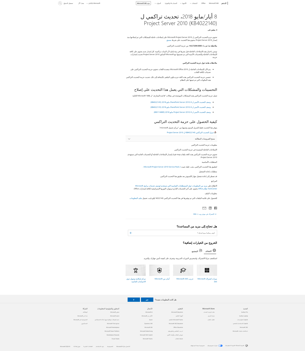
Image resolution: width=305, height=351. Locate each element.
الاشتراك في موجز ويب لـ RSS (203, 214)
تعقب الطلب (211, 320)
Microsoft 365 (214, 3)
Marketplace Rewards (113, 335)
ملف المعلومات (136, 198)
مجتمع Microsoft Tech (113, 323)
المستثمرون (84, 323)
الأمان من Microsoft (147, 316)
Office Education (178, 327)
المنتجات (194, 3)
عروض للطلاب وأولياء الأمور (175, 335)
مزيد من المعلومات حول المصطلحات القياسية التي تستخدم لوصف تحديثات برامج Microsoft (171, 185)
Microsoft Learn (114, 316)
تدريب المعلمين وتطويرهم (175, 331)
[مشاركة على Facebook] (215, 207)
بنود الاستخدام (100, 346)
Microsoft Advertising (146, 331)
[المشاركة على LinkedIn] (211, 207)
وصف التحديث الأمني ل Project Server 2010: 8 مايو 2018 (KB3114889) (182, 112)
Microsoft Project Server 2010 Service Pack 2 (162, 166)
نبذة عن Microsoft (82, 316)
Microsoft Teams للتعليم (176, 320)
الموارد (159, 3)
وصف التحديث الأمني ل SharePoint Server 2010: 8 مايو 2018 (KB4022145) (180, 102)
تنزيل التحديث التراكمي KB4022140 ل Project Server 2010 (190, 132)
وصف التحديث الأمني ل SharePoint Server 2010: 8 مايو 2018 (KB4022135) (180, 107)
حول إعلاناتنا (77, 346)
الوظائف (85, 312)
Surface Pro (244, 312)
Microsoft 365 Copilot (146, 335)
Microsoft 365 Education (176, 323)
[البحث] (131, 233)
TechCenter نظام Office (207, 188)
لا (133, 299)
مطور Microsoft (114, 312)
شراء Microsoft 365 (143, 3)
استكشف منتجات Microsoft (240, 331)
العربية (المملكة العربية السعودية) (234, 345)
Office (203, 3)
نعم (147, 299)
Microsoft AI (148, 312)
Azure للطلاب (179, 339)
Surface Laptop (243, 316)
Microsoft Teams (147, 339)
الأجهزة (184, 3)
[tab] (210, 251)
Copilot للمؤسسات (242, 320)
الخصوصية (110, 346)
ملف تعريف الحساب (209, 312)
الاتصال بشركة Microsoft (123, 346)
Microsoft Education (177, 312)
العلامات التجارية (88, 346)
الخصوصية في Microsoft (81, 320)
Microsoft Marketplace (112, 327)
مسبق (169, 40)
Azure (150, 320)
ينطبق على (211, 30)
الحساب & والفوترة (171, 3)
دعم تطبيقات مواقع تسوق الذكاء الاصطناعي (107, 320)
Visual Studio (115, 339)
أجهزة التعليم (179, 316)
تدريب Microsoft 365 (184, 278)
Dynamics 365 (148, 323)
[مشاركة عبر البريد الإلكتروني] (205, 207)
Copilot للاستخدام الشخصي (240, 323)
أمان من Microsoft (162, 278)
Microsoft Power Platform (112, 331)
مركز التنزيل (211, 316)
